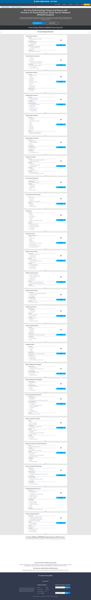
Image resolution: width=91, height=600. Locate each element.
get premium (39, 23)
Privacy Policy (48, 596)
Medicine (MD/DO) (5, 7)
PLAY (61, 45)
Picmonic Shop (39, 589)
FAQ (46, 591)
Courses (13, 7)
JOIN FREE (87, 4)
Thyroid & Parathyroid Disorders (30, 7)
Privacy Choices (39, 593)
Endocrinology (19, 7)
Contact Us (47, 589)
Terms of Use (52, 596)
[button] (45, 551)
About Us (38, 587)
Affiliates (47, 587)
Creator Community (40, 591)
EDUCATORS (77, 4)
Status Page (56, 596)
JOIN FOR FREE (52, 23)
